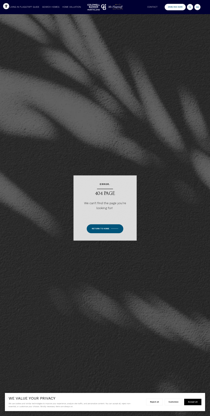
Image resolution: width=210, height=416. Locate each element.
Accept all (193, 402)
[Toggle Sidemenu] (197, 7)
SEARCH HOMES (50, 7)
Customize (173, 402)
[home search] (190, 7)
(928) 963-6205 (175, 7)
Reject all (154, 402)
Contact (152, 7)
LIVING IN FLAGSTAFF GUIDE (24, 7)
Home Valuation (71, 7)
